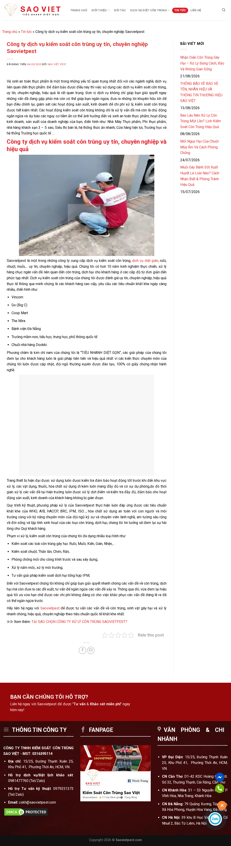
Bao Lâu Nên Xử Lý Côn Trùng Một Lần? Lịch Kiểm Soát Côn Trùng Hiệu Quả (200, 121)
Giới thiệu (99, 10)
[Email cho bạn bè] (91, 650)
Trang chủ (78, 10)
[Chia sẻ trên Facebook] (82, 650)
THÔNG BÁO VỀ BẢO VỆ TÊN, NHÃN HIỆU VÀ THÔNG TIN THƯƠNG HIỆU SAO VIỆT (201, 92)
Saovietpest (50, 608)
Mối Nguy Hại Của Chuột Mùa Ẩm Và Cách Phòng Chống (199, 147)
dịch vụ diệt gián (145, 260)
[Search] (224, 10)
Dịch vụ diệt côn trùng (148, 10)
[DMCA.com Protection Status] (26, 812)
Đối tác (120, 10)
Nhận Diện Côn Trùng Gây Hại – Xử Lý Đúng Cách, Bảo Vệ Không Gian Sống (202, 63)
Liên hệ (195, 10)
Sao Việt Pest (57, 64)
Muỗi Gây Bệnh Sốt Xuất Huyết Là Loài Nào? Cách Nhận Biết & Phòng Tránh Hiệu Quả (199, 176)
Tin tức (180, 10)
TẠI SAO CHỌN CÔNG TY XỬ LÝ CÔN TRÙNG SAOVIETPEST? (79, 622)
